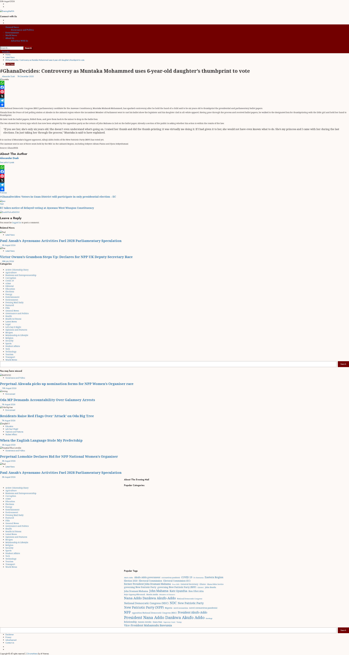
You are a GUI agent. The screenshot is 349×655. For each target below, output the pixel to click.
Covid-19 (9, 280)
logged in (16, 222)
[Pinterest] (174, 92)
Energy (8, 294)
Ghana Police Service (215, 584)
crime (8, 283)
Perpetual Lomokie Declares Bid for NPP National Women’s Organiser (59, 456)
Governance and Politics (22, 30)
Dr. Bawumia (198, 578)
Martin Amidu (152, 594)
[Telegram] (174, 100)
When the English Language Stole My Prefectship (41, 440)
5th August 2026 (9, 245)
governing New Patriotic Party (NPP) (176, 587)
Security (9, 340)
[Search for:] (11, 48)
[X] (174, 96)
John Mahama (158, 591)
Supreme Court (169, 622)
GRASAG (200, 587)
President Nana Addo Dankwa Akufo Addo (164, 617)
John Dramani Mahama (136, 591)
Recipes (9, 332)
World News (11, 35)
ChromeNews (32, 653)
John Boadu (210, 587)
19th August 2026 (9, 388)
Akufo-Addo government (147, 577)
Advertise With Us (19, 40)
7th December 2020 (25, 76)
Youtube (5, 51)
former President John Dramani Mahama (147, 584)
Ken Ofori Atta (196, 591)
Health (8, 316)
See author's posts (7, 162)
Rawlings (209, 618)
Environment (11, 299)
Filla (7, 308)
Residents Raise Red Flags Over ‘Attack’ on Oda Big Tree (47, 416)
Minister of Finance (167, 594)
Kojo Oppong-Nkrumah (134, 594)
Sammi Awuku (144, 622)
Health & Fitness (13, 319)
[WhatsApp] (174, 83)
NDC (173, 603)
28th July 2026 (8, 261)
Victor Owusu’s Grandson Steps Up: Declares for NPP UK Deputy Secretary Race (66, 256)
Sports (8, 343)
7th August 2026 (8, 404)
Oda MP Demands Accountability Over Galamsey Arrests (47, 400)
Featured (9, 305)
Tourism (9, 354)
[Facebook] (174, 87)
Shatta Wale (157, 622)
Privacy (8, 637)
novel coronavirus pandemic (203, 607)
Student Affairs (12, 346)
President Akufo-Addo (192, 612)
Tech (7, 349)
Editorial (9, 286)
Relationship (130, 621)
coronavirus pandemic (171, 577)
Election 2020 (131, 580)
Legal (7, 324)
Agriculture (11, 272)
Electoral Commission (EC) (176, 580)
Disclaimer (9, 634)
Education (10, 289)
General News (12, 27)
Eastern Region (214, 577)
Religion (9, 338)
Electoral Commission (150, 580)
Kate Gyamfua (178, 591)
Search (343, 364)
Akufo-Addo (128, 578)
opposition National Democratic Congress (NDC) (154, 612)
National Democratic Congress (189, 599)
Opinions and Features (16, 329)
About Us (9, 38)
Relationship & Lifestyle (16, 335)
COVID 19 (186, 577)
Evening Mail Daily (14, 302)
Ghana (202, 584)
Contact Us (9, 642)
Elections (9, 291)
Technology (10, 351)
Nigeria (168, 607)
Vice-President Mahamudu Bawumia (148, 625)
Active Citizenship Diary (16, 269)
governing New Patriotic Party (140, 587)
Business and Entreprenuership (20, 275)
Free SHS (175, 584)
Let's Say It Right (13, 327)
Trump (179, 622)
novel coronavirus (181, 608)
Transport (10, 357)
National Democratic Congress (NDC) (146, 603)
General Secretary (189, 584)
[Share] (174, 105)
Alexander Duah (8, 76)
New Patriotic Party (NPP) (144, 607)
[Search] (0, 45)
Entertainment (12, 32)
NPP (127, 612)
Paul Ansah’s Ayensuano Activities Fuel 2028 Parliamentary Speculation (60, 240)
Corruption (10, 278)
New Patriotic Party (191, 603)
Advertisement (10, 640)
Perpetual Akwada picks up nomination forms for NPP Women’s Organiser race (66, 383)
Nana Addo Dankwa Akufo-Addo (150, 598)
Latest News (10, 64)
